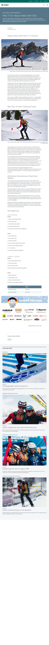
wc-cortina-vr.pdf (12, 289)
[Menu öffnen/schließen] (47, 5)
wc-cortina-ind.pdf (12, 292)
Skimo (9, 339)
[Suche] (44, 5)
